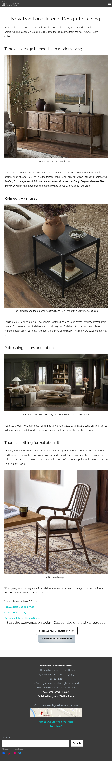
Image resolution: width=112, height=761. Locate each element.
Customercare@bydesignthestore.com (56, 705)
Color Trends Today (15, 612)
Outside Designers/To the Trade (56, 696)
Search (6, 737)
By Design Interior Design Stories (22, 618)
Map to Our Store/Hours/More (56, 721)
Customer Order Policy (56, 692)
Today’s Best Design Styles (19, 607)
